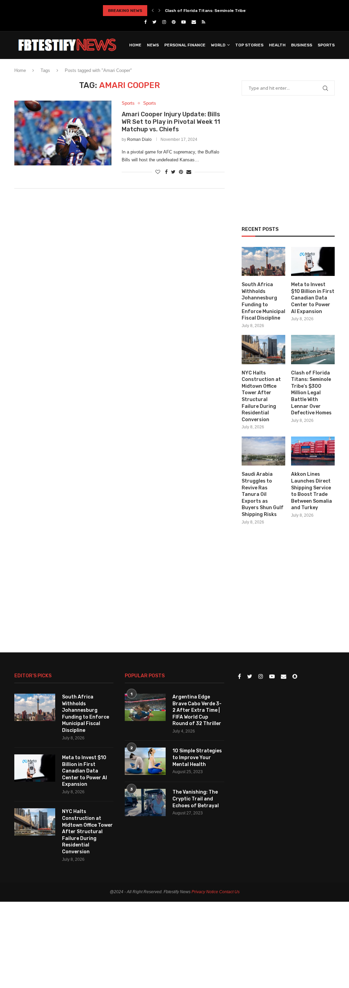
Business (301, 45)
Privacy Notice (205, 891)
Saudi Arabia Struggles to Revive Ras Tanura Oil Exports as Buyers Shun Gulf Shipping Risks (263, 494)
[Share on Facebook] (166, 172)
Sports (326, 45)
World (218, 45)
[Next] (159, 10)
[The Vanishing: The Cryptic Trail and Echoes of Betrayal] (145, 802)
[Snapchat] (295, 676)
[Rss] (203, 22)
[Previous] (152, 10)
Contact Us (229, 891)
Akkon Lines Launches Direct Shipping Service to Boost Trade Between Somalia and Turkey (311, 491)
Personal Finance (185, 45)
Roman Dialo (139, 139)
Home (135, 45)
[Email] (194, 22)
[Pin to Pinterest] (181, 172)
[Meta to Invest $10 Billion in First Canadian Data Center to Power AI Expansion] (313, 261)
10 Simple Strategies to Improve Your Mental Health (197, 757)
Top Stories (249, 45)
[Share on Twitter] (173, 172)
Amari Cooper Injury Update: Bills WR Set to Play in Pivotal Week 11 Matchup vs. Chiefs (171, 121)
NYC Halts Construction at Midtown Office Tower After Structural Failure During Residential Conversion (261, 396)
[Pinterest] (174, 22)
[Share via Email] (188, 172)
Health (277, 45)
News (153, 45)
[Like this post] (157, 172)
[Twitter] (154, 22)
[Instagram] (164, 22)
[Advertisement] (119, 250)
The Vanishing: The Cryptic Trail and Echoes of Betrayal (195, 798)
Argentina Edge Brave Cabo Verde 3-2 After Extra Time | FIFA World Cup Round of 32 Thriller (197, 710)
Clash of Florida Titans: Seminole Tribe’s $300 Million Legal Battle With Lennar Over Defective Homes (311, 393)
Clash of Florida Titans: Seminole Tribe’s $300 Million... (221, 10)
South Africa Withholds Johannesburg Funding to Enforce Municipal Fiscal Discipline (263, 301)
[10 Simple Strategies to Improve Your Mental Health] (145, 761)
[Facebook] (145, 22)
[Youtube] (183, 22)
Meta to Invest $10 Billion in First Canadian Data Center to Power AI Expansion (312, 298)
